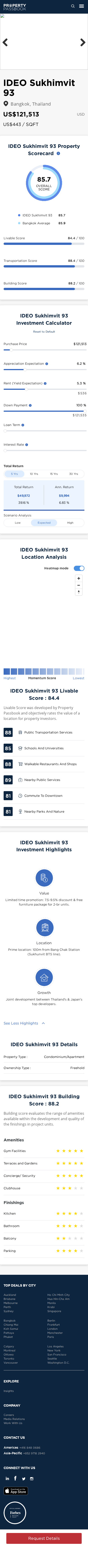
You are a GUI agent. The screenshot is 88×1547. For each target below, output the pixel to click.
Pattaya (9, 1332)
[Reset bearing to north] (78, 592)
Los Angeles (55, 1346)
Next (81, 41)
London (52, 1328)
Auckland (10, 1294)
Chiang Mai (11, 1324)
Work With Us (13, 1423)
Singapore (54, 1311)
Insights (9, 1390)
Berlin (51, 1320)
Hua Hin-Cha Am (58, 1298)
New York (53, 1350)
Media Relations (14, 1418)
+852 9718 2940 (34, 1453)
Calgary (9, 1346)
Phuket (8, 1336)
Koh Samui (11, 1328)
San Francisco (56, 1354)
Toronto (9, 1358)
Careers (9, 1414)
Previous (6, 41)
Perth (7, 1307)
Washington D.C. (58, 1362)
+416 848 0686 (29, 1447)
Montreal (9, 1350)
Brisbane (9, 1298)
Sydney (9, 1311)
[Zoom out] (78, 585)
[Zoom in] (78, 578)
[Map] (44, 618)
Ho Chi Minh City (58, 1294)
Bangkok (10, 1320)
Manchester (55, 1332)
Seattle (52, 1358)
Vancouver (11, 1362)
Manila (51, 1302)
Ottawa (9, 1354)
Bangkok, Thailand (31, 104)
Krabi (51, 1307)
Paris (50, 1336)
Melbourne (11, 1302)
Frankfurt (53, 1324)
